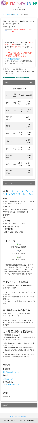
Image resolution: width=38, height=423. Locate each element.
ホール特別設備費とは (12, 59)
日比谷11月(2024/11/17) (11, 384)
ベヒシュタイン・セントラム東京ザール (18, 192)
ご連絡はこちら (8, 379)
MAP (30, 194)
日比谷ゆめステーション (11, 372)
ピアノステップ (7, 14)
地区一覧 (15, 14)
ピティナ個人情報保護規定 (19, 416)
